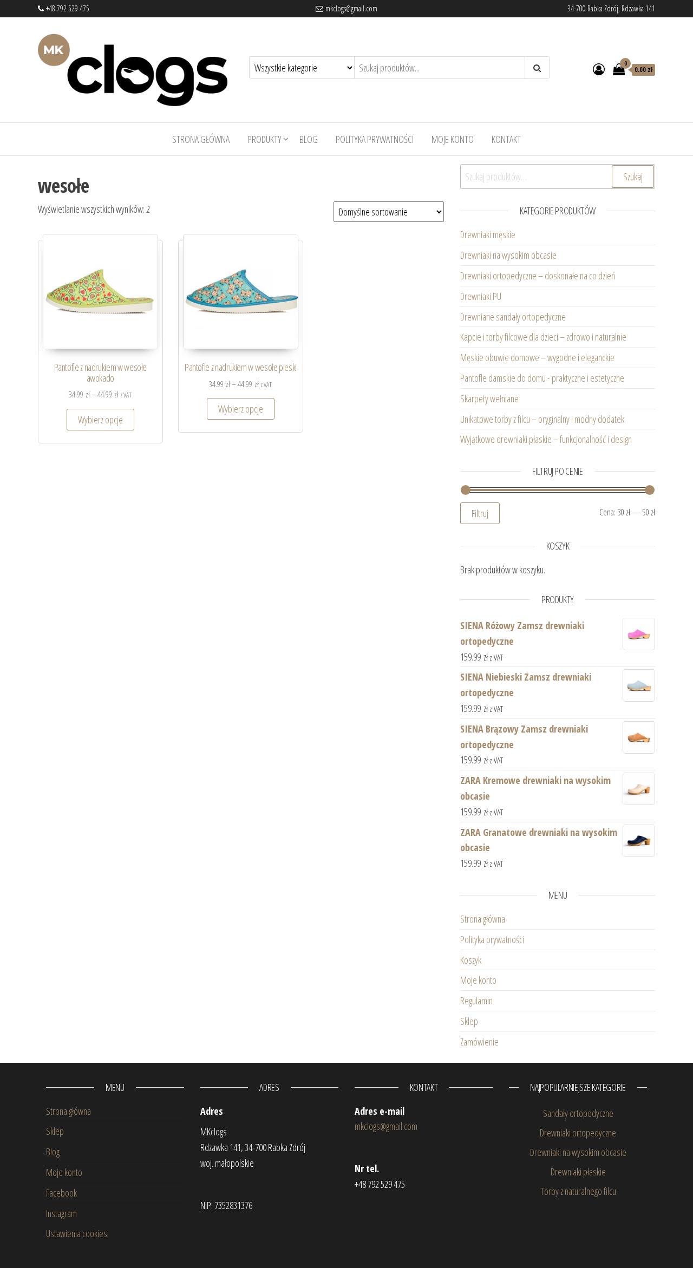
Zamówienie (479, 1041)
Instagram (61, 1213)
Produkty (264, 139)
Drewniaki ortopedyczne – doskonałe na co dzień (539, 275)
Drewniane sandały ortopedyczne (513, 316)
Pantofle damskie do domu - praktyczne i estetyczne (542, 377)
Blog (308, 139)
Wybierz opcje (100, 419)
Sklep (469, 1021)
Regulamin (476, 1000)
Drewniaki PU (480, 296)
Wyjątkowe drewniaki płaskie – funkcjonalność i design (546, 439)
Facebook (61, 1192)
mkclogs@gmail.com (350, 8)
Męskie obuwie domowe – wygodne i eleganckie (538, 357)
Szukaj (633, 176)
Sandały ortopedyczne (578, 1113)
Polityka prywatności (375, 139)
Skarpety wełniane (489, 398)
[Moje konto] (599, 69)
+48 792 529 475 (66, 8)
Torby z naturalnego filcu (578, 1191)
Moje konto (453, 139)
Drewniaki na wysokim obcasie (508, 255)
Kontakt (506, 139)
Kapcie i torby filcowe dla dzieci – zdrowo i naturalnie (543, 336)
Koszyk (470, 959)
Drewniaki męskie (487, 234)
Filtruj (480, 513)
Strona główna (201, 139)
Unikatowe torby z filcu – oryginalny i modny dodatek (543, 419)
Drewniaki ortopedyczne (578, 1132)
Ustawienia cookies (76, 1233)
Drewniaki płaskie (578, 1171)
